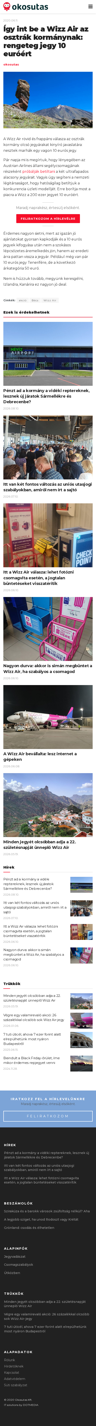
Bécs (35, 300)
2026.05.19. (11, 854)
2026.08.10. (11, 408)
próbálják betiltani (38, 171)
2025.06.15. (10, 1049)
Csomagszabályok (18, 1265)
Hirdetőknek (13, 1366)
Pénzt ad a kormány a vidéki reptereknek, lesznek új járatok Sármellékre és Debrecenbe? (46, 396)
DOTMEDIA (30, 1405)
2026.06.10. (11, 590)
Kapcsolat (11, 1373)
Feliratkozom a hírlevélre (48, 218)
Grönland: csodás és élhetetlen (29, 1228)
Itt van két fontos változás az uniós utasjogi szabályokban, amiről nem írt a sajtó (34, 907)
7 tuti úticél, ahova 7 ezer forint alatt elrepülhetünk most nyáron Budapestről (32, 1039)
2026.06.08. (11, 766)
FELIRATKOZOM (48, 1116)
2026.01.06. (11, 1025)
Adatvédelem (14, 1379)
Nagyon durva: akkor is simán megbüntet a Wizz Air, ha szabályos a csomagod (33, 954)
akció (23, 300)
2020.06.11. (10, 20)
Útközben (12, 1273)
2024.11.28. (10, 1068)
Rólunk (9, 1360)
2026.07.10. (11, 496)
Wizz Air (50, 300)
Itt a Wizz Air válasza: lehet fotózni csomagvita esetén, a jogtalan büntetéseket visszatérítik (38, 578)
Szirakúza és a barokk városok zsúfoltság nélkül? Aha (47, 1211)
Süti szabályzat (15, 1385)
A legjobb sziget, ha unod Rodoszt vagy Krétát (41, 1219)
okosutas (11, 64)
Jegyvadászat (14, 1257)
